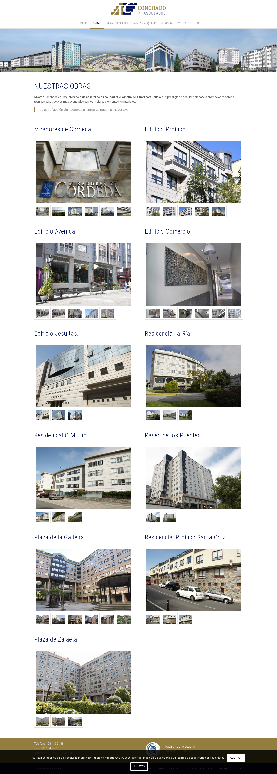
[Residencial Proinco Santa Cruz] (194, 580)
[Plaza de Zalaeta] (83, 682)
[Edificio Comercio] (194, 274)
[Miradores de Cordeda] (83, 172)
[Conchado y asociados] (138, 9)
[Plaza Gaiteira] (83, 580)
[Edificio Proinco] (194, 172)
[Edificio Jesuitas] (83, 376)
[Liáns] (75, 721)
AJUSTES (139, 766)
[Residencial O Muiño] (83, 478)
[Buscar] (196, 23)
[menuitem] (84, 23)
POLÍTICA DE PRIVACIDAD (180, 746)
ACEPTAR (236, 758)
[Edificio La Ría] (194, 376)
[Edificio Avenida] (83, 274)
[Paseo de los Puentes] (194, 478)
